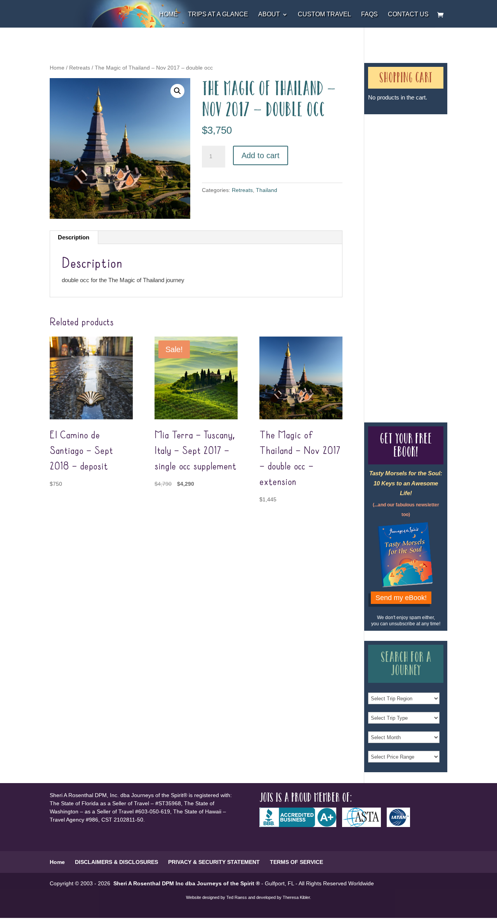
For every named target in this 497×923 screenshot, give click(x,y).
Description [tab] (73, 237)
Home (168, 14)
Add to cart (261, 155)
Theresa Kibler (296, 897)
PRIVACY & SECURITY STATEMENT (214, 862)
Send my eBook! (401, 598)
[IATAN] (401, 825)
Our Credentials (396, 259)
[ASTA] (364, 825)
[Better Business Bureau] (300, 825)
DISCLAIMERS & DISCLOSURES (116, 862)
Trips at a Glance (218, 14)
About (269, 14)
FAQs (369, 14)
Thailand (266, 190)
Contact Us (408, 14)
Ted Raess (236, 897)
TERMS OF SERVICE (296, 862)
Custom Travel (324, 14)
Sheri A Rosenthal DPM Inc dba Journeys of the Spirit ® (186, 883)
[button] (177, 91)
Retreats (79, 68)
